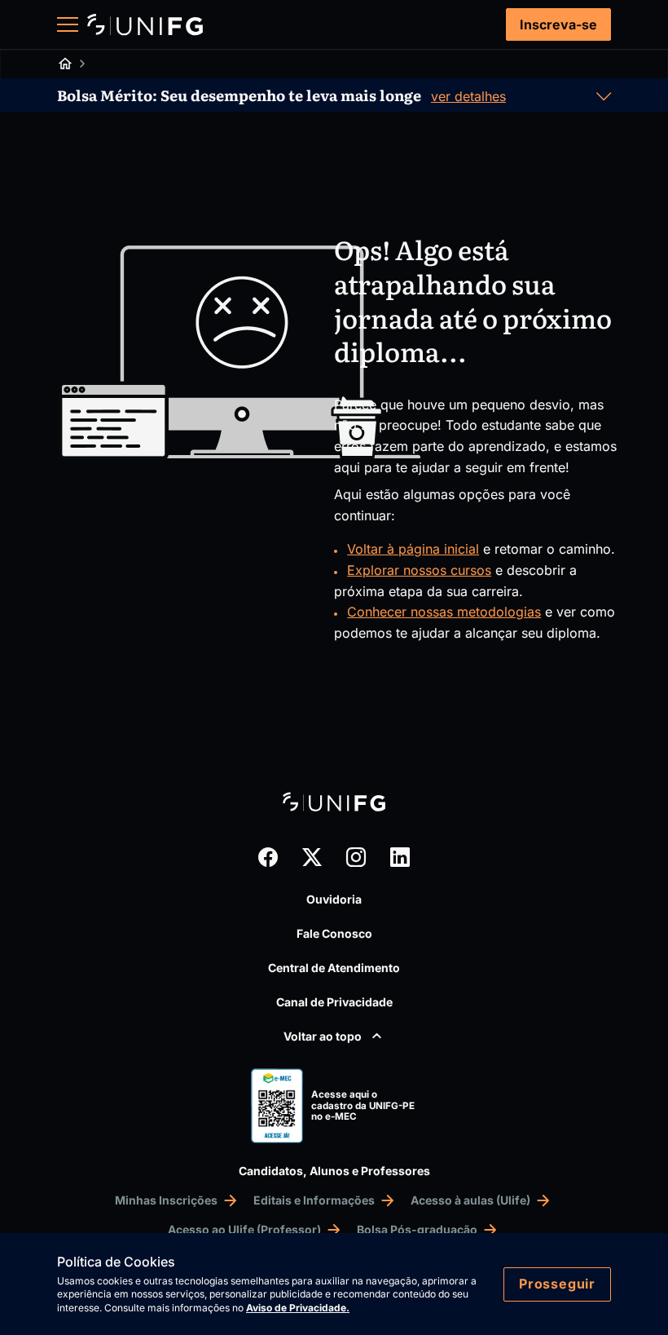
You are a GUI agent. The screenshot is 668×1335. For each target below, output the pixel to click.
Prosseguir (557, 1283)
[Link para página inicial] (145, 25)
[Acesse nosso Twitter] (312, 857)
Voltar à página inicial (413, 549)
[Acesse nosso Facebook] (268, 857)
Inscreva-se (558, 24)
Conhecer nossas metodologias (444, 611)
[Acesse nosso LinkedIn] (400, 857)
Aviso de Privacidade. (297, 1308)
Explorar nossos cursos (419, 570)
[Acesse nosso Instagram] (356, 857)
